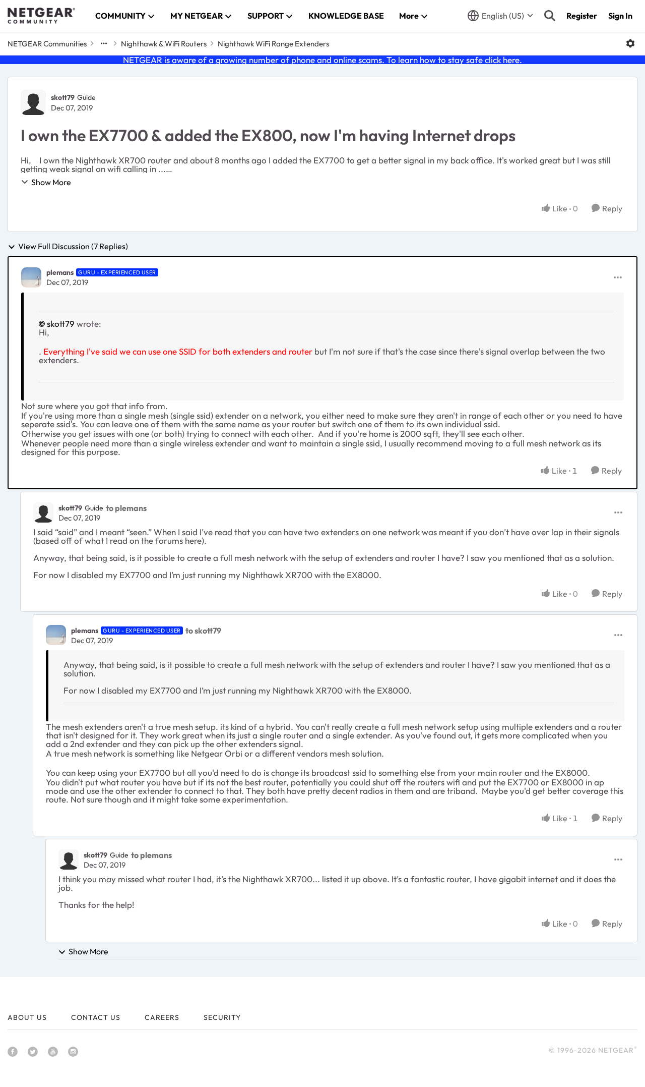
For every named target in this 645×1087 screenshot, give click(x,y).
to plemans (126, 508)
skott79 (63, 97)
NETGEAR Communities (47, 43)
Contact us (95, 1017)
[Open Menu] (630, 43)
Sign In (620, 16)
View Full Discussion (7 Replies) (73, 246)
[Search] (550, 16)
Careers (162, 1017)
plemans (60, 272)
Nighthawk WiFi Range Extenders (273, 43)
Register (581, 16)
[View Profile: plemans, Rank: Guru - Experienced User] (31, 277)
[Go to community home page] (41, 16)
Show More (51, 182)
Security (222, 1017)
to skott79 (203, 630)
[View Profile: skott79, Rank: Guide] (33, 102)
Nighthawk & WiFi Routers (164, 43)
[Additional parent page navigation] (104, 43)
